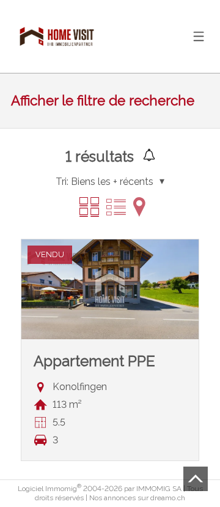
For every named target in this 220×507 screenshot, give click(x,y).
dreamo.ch (167, 498)
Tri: (62, 181)
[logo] (57, 36)
